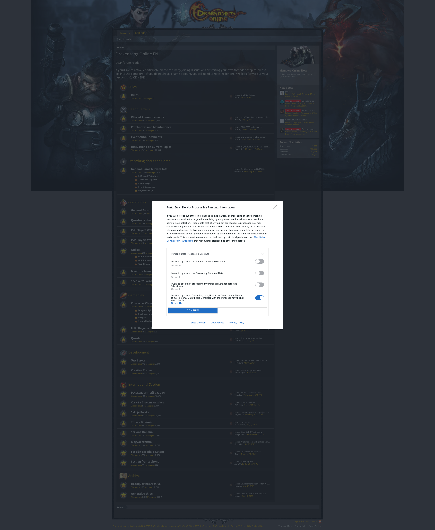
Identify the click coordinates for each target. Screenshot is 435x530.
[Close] (276, 208)
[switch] (259, 261)
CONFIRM (193, 310)
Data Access (217, 322)
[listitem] (217, 254)
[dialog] (217, 265)
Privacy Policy (236, 322)
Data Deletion (198, 322)
